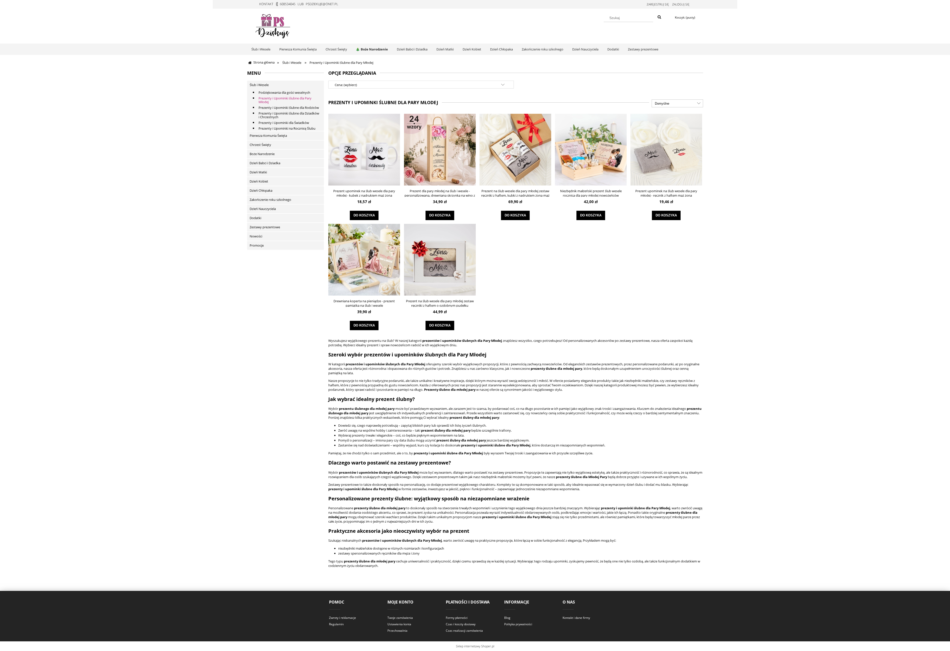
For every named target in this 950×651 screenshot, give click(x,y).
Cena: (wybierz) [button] (346, 85)
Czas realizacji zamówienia (464, 630)
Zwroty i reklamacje (342, 618)
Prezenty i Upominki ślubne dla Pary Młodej (285, 100)
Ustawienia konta (399, 624)
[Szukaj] (659, 17)
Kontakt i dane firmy (576, 618)
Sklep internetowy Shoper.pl (475, 646)
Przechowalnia (397, 630)
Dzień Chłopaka (261, 190)
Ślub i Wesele (259, 85)
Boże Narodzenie (262, 154)
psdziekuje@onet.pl (322, 4)
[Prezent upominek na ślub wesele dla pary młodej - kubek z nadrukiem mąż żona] (364, 150)
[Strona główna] (273, 25)
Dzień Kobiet (259, 181)
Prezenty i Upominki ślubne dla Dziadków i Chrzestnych (289, 115)
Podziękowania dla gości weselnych (284, 92)
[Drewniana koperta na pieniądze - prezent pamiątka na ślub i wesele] (364, 260)
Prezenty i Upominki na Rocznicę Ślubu (287, 128)
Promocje (257, 245)
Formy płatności (457, 618)
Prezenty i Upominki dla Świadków (284, 122)
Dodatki (255, 218)
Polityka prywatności (518, 624)
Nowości (256, 236)
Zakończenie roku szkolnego (270, 199)
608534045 (287, 4)
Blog (507, 618)
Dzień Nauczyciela (263, 209)
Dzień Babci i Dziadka (265, 163)
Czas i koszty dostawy (460, 624)
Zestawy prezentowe (265, 227)
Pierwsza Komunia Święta (268, 135)
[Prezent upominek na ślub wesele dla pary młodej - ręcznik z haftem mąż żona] (666, 150)
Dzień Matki (258, 172)
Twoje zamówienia (400, 618)
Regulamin (336, 624)
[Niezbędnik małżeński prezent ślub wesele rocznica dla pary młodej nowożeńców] (591, 150)
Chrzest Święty (260, 144)
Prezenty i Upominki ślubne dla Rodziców (289, 107)
